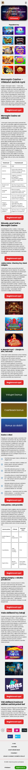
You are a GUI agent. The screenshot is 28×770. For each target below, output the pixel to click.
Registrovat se (20, 767)
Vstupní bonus (14, 394)
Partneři (14, 747)
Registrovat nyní (14, 110)
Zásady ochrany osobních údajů (14, 756)
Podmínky (14, 753)
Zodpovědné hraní (14, 750)
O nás (14, 743)
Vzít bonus (14, 18)
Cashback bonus (14, 410)
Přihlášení (7, 767)
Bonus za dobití (14, 425)
